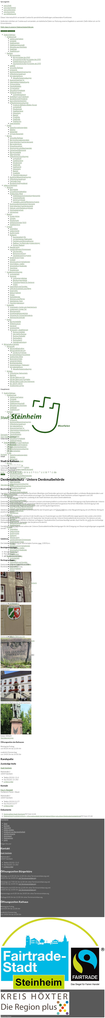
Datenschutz (8, 838)
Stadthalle (16, 119)
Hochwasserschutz (16, 210)
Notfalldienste (15, 297)
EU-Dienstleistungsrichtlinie (20, 354)
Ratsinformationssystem (18, 127)
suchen (2, 474)
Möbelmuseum (15, 323)
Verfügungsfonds (19, 200)
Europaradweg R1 (19, 237)
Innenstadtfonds (19, 198)
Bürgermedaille (15, 152)
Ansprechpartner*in (17, 80)
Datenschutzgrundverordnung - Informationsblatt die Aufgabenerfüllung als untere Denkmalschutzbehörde (42, 816)
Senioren (13, 276)
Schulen (13, 218)
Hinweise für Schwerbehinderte (21, 315)
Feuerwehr (14, 290)
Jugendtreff (17, 107)
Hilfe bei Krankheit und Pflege (20, 288)
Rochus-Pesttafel (19, 336)
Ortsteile (13, 41)
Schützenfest (14, 328)
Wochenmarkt (15, 311)
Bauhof (15, 115)
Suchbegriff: (5, 466)
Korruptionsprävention (18, 101)
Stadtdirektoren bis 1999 (22, 61)
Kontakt (7, 826)
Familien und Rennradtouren (23, 241)
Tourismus (13, 268)
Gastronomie (14, 231)
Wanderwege (14, 247)
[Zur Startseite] (35, 432)
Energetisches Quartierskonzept (21, 142)
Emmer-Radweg (19, 245)
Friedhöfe (16, 117)
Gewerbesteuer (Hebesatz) (19, 365)
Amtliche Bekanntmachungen (20, 72)
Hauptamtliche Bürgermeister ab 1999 (27, 63)
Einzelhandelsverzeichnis (19, 313)
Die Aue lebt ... (18, 251)
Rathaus (10, 53)
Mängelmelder (15, 154)
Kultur (9, 319)
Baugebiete (14, 189)
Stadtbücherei (18, 111)
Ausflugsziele (14, 233)
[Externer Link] (35, 1014)
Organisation (14, 88)
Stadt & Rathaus (9, 34)
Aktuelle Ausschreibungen (22, 78)
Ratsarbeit (13, 131)
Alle (55, 472)
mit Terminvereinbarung (27, 878)
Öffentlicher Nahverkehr (19, 373)
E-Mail (8, 782)
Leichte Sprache (9, 834)
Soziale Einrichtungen (14, 272)
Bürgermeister (15, 55)
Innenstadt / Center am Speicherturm (23, 307)
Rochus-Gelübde (19, 332)
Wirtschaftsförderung (18, 350)
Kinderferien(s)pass (17, 257)
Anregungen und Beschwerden (21, 148)
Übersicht (7, 828)
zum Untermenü (9, 9)
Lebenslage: (5, 468)
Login (6, 840)
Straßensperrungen (17, 385)
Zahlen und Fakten (16, 39)
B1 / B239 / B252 (16, 383)
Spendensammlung (20, 342)
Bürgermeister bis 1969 (21, 57)
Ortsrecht (13, 70)
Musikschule (17, 109)
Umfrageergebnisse (20, 278)
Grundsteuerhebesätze (18, 191)
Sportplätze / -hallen (17, 264)
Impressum (8, 836)
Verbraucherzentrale (17, 317)
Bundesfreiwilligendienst (18, 98)
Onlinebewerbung (19, 94)
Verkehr (10, 371)
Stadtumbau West (16, 193)
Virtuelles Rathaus (16, 68)
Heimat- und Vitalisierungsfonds (21, 208)
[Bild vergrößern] (16, 602)
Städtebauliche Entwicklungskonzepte (26, 195)
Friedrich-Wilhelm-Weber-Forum (25, 105)
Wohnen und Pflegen (17, 299)
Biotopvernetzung (19, 253)
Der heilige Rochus (19, 334)
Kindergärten (15, 216)
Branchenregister (16, 359)
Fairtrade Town (15, 181)
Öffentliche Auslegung (18, 74)
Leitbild (12, 65)
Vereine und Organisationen (20, 262)
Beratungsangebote (20, 280)
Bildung (9, 214)
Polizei (12, 295)
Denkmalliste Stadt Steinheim (14, 814)
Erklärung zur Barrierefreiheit (14, 832)
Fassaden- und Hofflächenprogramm (26, 202)
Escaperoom (14, 270)
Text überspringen (7, 485)
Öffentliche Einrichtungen (19, 103)
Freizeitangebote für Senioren (23, 282)
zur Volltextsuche (10, 14)
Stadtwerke (17, 167)
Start (2, 436)
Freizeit (9, 226)
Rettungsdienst (15, 292)
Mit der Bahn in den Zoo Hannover (22, 381)
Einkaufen (10, 305)
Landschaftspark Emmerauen (20, 249)
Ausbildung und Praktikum (19, 96)
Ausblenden (3, 31)
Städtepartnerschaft (17, 45)
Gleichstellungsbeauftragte (19, 82)
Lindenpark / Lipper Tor (18, 309)
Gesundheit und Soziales (18, 286)
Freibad (12, 259)
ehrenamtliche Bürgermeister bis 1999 (27, 59)
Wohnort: (4, 470)
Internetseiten (15, 123)
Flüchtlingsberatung (20, 175)
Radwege (13, 235)
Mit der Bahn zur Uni (17, 377)
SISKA (15, 284)
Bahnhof (13, 375)
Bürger (9, 136)
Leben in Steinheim (10, 185)
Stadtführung (15, 51)
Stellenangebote (16, 92)
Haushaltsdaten (15, 86)
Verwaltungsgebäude (17, 90)
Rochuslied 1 (17, 338)
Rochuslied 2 (17, 340)
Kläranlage (17, 113)
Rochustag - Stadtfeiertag (19, 330)
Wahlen (12, 129)
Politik (9, 125)
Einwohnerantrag (16, 146)
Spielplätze (14, 228)
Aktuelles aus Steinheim (18, 47)
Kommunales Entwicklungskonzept (22, 204)
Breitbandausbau (16, 363)
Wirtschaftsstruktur (17, 348)
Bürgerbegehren (16, 144)
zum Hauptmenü (10, 7)
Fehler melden (9, 830)
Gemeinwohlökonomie (18, 150)
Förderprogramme (19, 352)
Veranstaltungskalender (18, 266)
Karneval (13, 326)
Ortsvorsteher (15, 84)
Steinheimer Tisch (16, 301)
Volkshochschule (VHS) (18, 222)
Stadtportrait (11, 37)
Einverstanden (11, 31)
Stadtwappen (14, 43)
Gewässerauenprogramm (22, 255)
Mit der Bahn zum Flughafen (20, 379)
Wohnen (10, 187)
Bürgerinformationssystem (19, 140)
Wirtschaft (11, 346)
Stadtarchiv (17, 121)
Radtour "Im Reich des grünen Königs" (26, 243)
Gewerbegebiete (16, 361)
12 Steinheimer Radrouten (22, 239)
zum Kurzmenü (9, 12)
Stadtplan (13, 49)
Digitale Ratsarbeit (16, 134)
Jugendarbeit (14, 274)
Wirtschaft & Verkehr (11, 344)
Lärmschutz (14, 212)
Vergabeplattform (16, 76)
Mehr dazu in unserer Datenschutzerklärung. (17, 27)
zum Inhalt (7, 5)
